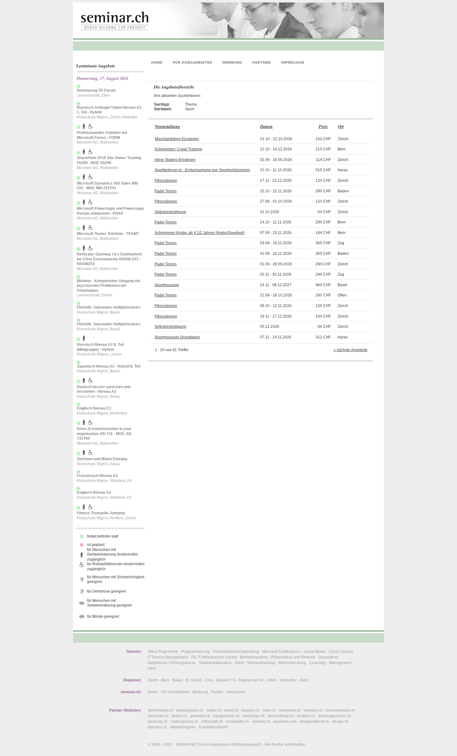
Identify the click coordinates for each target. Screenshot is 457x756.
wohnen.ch (313, 710)
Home (153, 692)
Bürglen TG (226, 680)
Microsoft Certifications (281, 651)
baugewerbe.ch (226, 716)
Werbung (200, 692)
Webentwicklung (292, 663)
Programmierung (195, 651)
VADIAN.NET (187, 744)
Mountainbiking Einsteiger (177, 139)
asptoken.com (285, 721)
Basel (177, 680)
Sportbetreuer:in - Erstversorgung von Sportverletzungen (202, 170)
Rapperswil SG (251, 680)
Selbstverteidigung (170, 212)
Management (340, 663)
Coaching (317, 663)
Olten (271, 680)
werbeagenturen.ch (334, 716)
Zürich (153, 680)
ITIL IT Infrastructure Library (214, 657)
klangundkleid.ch (314, 721)
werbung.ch (158, 721)
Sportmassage (167, 285)
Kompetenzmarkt (213, 727)
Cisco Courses (341, 651)
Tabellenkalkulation (215, 663)
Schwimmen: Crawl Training (178, 149)
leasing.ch (250, 710)
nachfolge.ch (254, 716)
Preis (323, 126)
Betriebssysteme (254, 657)
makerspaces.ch (184, 721)
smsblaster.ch (237, 721)
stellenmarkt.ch (160, 710)
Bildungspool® (248, 744)
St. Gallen (193, 680)
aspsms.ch (261, 721)
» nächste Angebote (350, 350)
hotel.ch (269, 710)
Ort (341, 126)
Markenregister (183, 727)
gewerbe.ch (200, 716)
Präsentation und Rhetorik (293, 657)
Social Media (314, 651)
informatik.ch (212, 721)
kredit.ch (231, 710)
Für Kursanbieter (175, 692)
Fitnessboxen (166, 180)
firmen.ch (179, 716)
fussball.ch (306, 716)
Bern (165, 680)
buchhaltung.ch (281, 716)
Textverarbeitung (261, 663)
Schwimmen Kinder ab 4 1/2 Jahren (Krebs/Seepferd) (200, 233)
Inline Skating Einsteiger (175, 160)
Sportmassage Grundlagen (177, 337)
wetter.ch (213, 710)
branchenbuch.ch (340, 710)
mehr (152, 668)
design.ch (340, 721)
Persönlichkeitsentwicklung (236, 651)
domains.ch (157, 727)
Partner (217, 692)
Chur (209, 680)
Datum (266, 126)
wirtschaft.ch (158, 716)
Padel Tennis (166, 191)
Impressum (236, 692)
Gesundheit (328, 657)
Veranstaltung (167, 126)
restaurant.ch (290, 710)
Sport (239, 663)
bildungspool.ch (189, 710)
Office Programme (163, 651)
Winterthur (288, 680)
